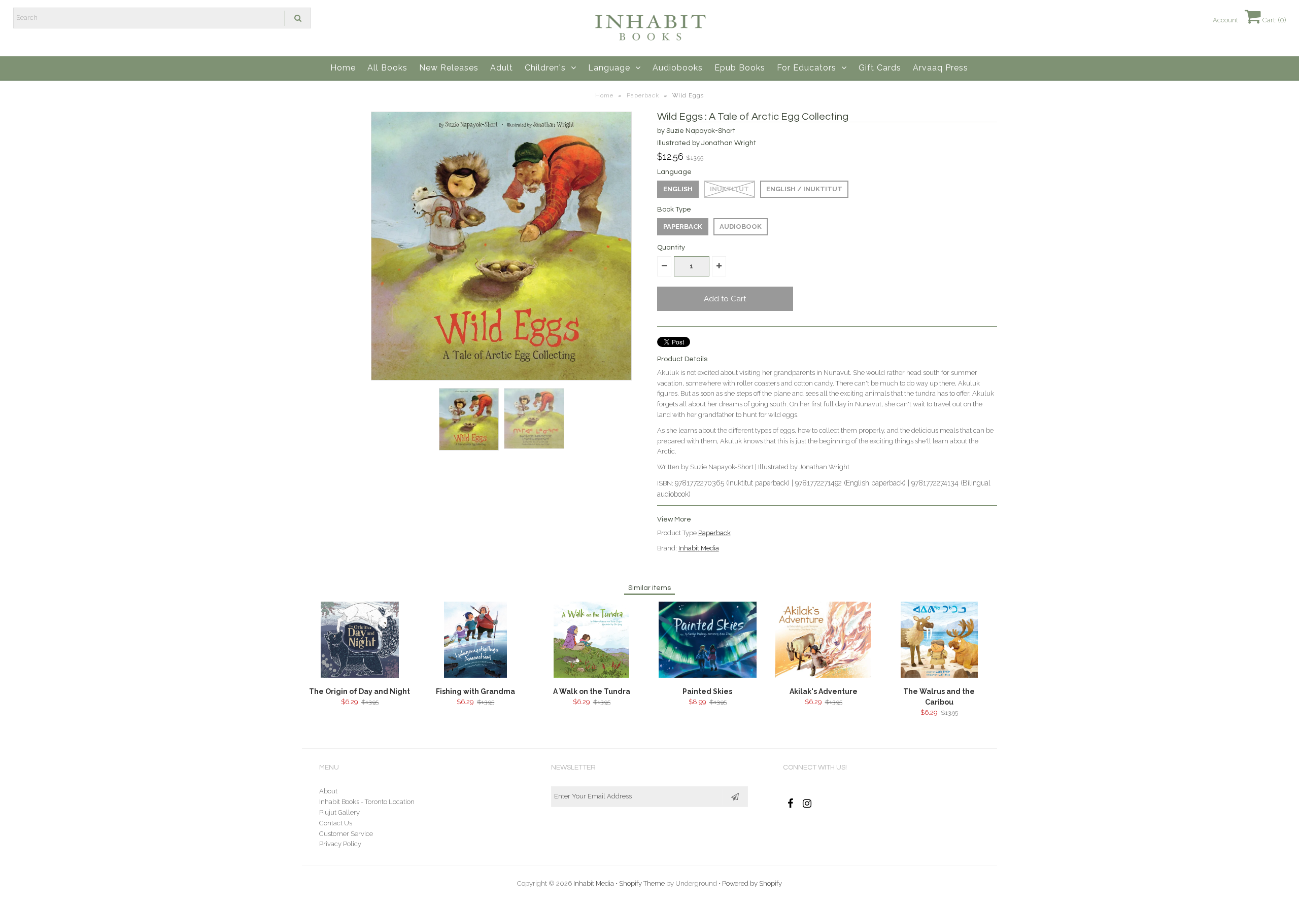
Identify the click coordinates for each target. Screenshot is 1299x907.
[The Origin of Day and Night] (360, 675)
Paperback (643, 95)
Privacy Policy (340, 844)
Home (343, 68)
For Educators (806, 68)
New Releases (448, 68)
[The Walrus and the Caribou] (939, 675)
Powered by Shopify (752, 883)
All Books (387, 68)
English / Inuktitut (804, 189)
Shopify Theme (642, 883)
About (328, 791)
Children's (545, 68)
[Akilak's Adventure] (823, 675)
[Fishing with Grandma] (475, 675)
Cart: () (1273, 20)
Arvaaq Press (940, 68)
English (678, 189)
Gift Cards (880, 68)
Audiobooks (678, 68)
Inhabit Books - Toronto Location (367, 802)
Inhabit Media (698, 548)
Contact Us (335, 823)
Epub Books (739, 68)
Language (609, 68)
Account (1225, 20)
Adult (501, 68)
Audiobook (741, 226)
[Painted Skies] (708, 675)
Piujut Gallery (339, 812)
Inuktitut (729, 189)
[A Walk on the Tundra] (591, 675)
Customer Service (346, 834)
